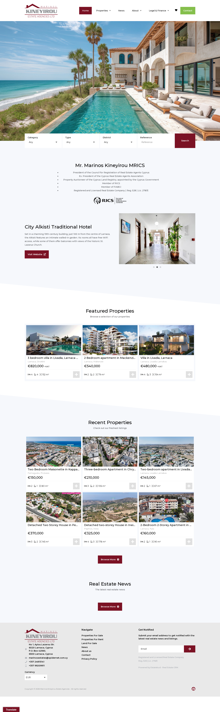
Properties (102, 10)
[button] (43, 142)
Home (85, 10)
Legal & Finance (157, 10)
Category (33, 137)
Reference (146, 137)
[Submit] (189, 648)
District (107, 137)
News (121, 10)
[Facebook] (193, 689)
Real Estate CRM (170, 667)
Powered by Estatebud (149, 667)
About (135, 10)
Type (68, 137)
